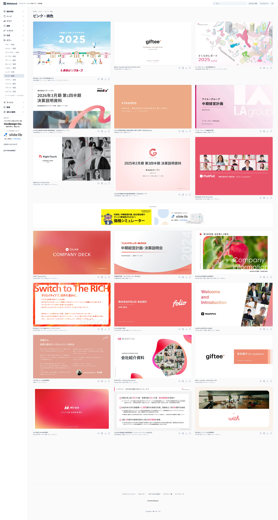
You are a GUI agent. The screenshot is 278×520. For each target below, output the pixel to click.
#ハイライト (135, 434)
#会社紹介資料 (117, 69)
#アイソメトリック (213, 69)
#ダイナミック (63, 330)
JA (153, 511)
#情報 (203, 69)
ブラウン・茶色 (10, 80)
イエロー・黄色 (10, 68)
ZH (159, 511)
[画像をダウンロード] (105, 79)
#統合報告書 (36, 80)
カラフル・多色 (10, 91)
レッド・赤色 (9, 72)
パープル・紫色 (10, 56)
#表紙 (49, 80)
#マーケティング (45, 132)
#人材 (42, 434)
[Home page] (10, 3)
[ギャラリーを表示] (102, 79)
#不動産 (205, 330)
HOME (35, 11)
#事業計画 (116, 132)
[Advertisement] (153, 476)
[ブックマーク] (109, 79)
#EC (123, 69)
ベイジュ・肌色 (10, 84)
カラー (41, 11)
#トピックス (128, 434)
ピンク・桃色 (9, 76)
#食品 (123, 196)
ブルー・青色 (9, 44)
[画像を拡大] (98, 79)
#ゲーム (205, 434)
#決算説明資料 (36, 132)
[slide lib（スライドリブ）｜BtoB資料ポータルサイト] (179, 217)
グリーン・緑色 (10, 60)
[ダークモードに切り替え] (272, 3)
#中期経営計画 (198, 132)
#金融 (123, 330)
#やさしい (65, 80)
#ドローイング (54, 80)
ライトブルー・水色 (12, 52)
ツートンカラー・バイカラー (14, 96)
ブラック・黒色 (10, 88)
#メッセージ (39, 382)
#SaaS (121, 132)
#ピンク (61, 80)
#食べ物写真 (213, 278)
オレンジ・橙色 (10, 64)
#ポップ (225, 69)
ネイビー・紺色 (10, 48)
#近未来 (217, 330)
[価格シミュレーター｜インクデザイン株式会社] (126, 217)
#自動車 (205, 132)
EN (156, 511)
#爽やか (223, 278)
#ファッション (43, 80)
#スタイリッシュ (137, 330)
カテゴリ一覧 (253, 3)
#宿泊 (34, 382)
